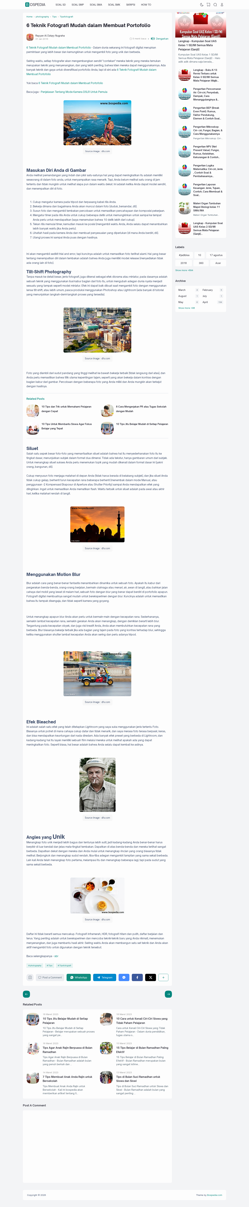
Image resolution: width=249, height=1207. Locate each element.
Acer (218, 263)
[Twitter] (150, 977)
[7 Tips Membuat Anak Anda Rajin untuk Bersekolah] (32, 1082)
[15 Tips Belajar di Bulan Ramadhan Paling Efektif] (106, 1053)
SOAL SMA (96, 4)
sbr (56, 956)
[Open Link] (222, 5)
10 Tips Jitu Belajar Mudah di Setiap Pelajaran (142, 424)
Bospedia (35, 5)
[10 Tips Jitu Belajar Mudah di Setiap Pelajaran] (107, 433)
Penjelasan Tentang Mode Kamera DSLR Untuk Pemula (74, 92)
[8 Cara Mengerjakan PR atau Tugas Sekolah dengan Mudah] (107, 416)
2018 (184, 263)
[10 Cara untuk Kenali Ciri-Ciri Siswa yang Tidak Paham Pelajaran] (106, 1024)
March (181, 289)
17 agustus (216, 255)
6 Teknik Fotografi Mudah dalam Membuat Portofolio (58, 47)
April (205, 302)
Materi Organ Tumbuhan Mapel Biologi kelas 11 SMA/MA (207, 207)
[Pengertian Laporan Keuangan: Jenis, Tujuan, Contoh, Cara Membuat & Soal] (184, 194)
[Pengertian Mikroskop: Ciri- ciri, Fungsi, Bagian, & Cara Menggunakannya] (184, 136)
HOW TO (146, 4)
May (180, 302)
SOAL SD (61, 4)
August (182, 296)
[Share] (163, 977)
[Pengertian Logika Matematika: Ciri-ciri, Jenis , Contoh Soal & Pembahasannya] (184, 175)
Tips (50, 965)
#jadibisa (184, 255)
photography (35, 965)
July (205, 296)
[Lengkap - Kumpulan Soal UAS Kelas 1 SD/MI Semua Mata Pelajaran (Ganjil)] (200, 36)
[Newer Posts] (168, 994)
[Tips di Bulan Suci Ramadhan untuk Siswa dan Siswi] (106, 1082)
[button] (158, 39)
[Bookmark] (30, 978)
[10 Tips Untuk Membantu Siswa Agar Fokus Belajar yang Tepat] (32, 433)
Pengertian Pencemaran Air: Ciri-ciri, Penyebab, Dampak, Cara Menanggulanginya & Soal (207, 96)
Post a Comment (52, 977)
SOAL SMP (78, 4)
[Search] (215, 5)
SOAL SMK (114, 4)
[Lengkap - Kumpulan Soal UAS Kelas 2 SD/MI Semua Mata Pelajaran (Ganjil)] (184, 233)
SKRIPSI (130, 4)
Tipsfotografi (65, 965)
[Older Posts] (26, 994)
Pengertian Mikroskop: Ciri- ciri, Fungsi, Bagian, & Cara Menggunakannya (207, 130)
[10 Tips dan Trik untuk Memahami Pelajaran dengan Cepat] (32, 416)
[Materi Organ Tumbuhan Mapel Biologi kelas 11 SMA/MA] (184, 213)
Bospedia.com (214, 1195)
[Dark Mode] (202, 5)
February (208, 289)
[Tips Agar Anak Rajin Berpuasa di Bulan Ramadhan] (32, 1053)
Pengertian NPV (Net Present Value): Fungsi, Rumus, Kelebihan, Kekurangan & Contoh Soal (206, 153)
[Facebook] (137, 977)
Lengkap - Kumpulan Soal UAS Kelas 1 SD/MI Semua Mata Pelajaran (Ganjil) (197, 45)
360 (201, 263)
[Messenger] (124, 977)
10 (199, 255)
